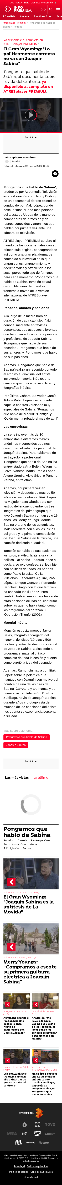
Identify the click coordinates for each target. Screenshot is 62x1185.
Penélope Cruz (42, 16)
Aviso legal (19, 1166)
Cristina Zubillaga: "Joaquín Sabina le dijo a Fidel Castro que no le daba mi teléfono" (15, 1080)
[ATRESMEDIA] (31, 1113)
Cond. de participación (41, 1172)
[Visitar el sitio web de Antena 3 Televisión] (12, 1125)
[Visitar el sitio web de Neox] (37, 1124)
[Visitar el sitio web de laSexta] (24, 1124)
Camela (24, 16)
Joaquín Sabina (16, 745)
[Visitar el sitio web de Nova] (50, 1124)
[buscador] (50, 9)
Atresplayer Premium (14, 22)
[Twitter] (7, 161)
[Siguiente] (56, 3)
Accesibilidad (31, 1177)
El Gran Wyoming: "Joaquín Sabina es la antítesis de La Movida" (28, 905)
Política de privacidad (37, 1166)
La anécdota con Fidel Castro (15, 1069)
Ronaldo (9, 16)
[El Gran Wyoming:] (31, 874)
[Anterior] (6, 3)
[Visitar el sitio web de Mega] (12, 1133)
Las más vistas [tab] (17, 778)
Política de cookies (18, 1172)
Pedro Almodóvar (14, 844)
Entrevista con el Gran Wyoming (21, 892)
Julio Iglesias (11, 848)
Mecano (35, 844)
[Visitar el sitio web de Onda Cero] (37, 1133)
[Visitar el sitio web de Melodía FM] (18, 1142)
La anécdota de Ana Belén (43, 1013)
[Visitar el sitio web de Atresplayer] (31, 1142)
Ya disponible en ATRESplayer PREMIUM (44, 1069)
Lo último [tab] (41, 778)
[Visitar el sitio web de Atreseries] (24, 1133)
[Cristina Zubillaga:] (16, 1057)
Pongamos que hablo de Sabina (26, 737)
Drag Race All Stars (19, 2)
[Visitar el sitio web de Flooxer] (44, 1142)
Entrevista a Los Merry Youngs (19, 957)
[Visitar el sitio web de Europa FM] (50, 1133)
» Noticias (16, 26)
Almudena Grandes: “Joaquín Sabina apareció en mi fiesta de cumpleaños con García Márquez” (16, 1025)
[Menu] (57, 9)
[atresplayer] (43, 9)
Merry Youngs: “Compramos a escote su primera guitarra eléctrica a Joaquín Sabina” (30, 972)
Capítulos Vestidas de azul (44, 2)
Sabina (27, 848)
